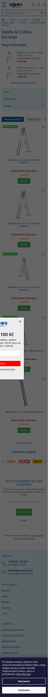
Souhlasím (24, 690)
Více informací (23, 674)
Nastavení (24, 681)
